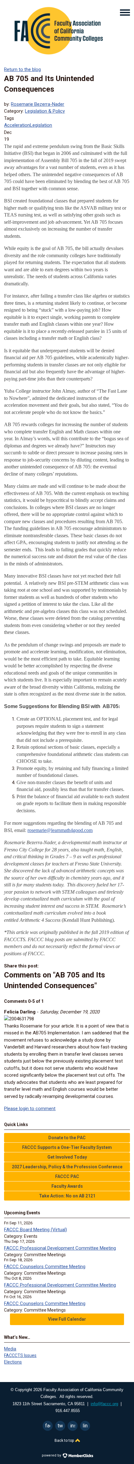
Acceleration (17, 125)
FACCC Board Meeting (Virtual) (35, 1229)
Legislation (41, 125)
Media (10, 1348)
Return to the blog (22, 69)
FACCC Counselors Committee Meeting (44, 1266)
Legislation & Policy (45, 111)
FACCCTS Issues (20, 1355)
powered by (52, 1455)
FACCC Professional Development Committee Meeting (60, 1248)
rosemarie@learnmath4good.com (60, 830)
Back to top (65, 1440)
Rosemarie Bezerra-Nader (37, 104)
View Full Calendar (67, 1319)
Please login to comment (29, 1108)
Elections (13, 1362)
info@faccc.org (104, 1403)
